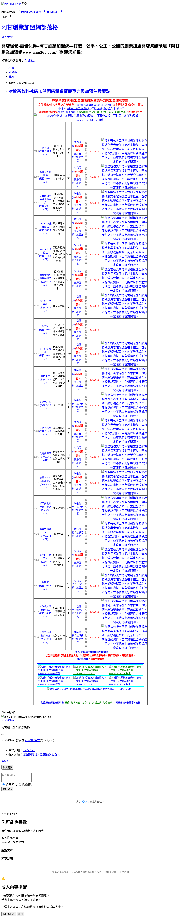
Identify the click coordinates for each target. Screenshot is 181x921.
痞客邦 (29, 740)
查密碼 (71, 112)
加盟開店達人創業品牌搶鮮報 (41, 754)
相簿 (11, 67)
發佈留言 (7, 789)
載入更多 (7, 767)
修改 (60, 112)
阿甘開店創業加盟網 (77, 108)
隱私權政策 (110, 872)
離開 (20, 914)
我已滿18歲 (8, 914)
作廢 (65, 112)
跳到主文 (7, 37)
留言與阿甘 (82, 658)
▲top (4, 760)
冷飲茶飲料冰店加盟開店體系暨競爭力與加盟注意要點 (59, 91)
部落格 (12, 72)
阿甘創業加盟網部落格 (29, 27)
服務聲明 (124, 872)
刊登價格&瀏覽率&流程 (128, 702)
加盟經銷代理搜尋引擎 (52, 702)
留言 (37, 740)
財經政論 (30, 60)
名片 (11, 76)
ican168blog (8, 720)
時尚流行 (29, 750)
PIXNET (64, 872)
